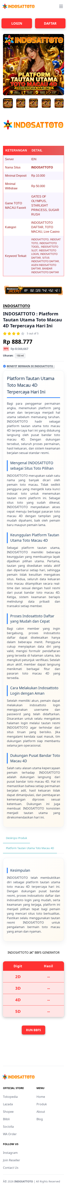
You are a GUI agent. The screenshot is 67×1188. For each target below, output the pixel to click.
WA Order (10, 1134)
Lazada (8, 1104)
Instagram (10, 1153)
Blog (39, 1119)
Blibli (6, 1119)
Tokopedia (10, 1097)
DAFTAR (50, 23)
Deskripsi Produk (16, 838)
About (40, 1112)
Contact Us (10, 1168)
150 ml (20, 355)
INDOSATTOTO (16, 305)
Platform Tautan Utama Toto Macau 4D (30, 848)
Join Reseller (11, 1160)
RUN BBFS (33, 1030)
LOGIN (16, 23)
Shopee (8, 1112)
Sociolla (8, 1127)
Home (40, 1097)
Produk (41, 1104)
